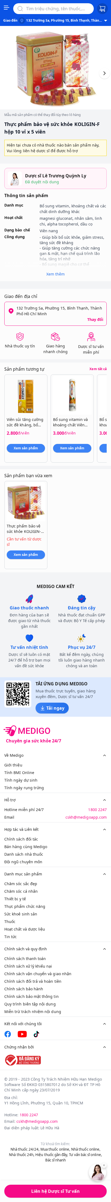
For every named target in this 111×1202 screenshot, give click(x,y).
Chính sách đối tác (21, 839)
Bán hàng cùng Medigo (25, 846)
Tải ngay (55, 708)
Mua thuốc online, (55, 1149)
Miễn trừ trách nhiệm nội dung (32, 1011)
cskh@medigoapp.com (86, 817)
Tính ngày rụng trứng (24, 787)
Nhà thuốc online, (85, 1149)
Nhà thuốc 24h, (21, 1154)
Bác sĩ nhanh (55, 1160)
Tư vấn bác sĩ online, (85, 1154)
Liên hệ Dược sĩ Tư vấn (55, 1191)
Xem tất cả (98, 369)
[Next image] (104, 73)
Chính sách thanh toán (25, 958)
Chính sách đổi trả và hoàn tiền (32, 981)
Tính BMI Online (19, 772)
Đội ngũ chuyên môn (23, 861)
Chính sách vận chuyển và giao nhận (37, 973)
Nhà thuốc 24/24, (25, 1149)
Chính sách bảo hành (23, 988)
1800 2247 (97, 809)
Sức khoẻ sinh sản (20, 914)
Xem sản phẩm (26, 448)
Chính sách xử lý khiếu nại (28, 966)
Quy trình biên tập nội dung (30, 1004)
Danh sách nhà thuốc (23, 854)
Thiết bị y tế (15, 898)
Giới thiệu (13, 765)
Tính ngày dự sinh (20, 780)
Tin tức (10, 936)
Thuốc (9, 921)
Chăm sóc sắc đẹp (20, 883)
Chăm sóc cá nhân (21, 891)
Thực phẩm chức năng (24, 906)
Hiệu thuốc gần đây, (51, 1154)
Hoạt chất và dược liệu (24, 929)
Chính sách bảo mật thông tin (31, 996)
